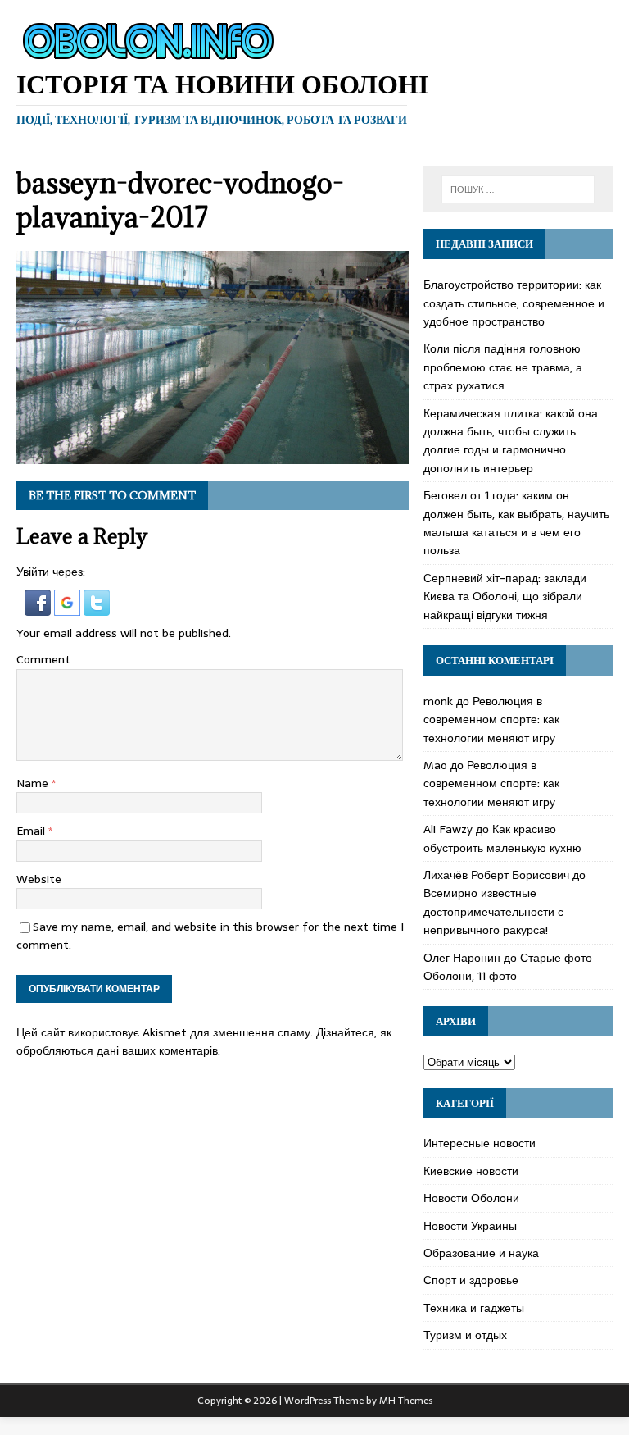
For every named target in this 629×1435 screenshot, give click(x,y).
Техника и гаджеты (473, 1308)
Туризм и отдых (465, 1335)
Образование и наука (481, 1253)
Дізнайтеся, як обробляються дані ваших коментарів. (203, 1041)
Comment (43, 659)
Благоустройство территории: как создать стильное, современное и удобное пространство (513, 303)
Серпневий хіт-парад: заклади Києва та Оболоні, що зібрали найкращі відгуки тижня (504, 596)
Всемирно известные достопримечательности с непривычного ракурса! (493, 911)
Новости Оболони (471, 1198)
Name (34, 783)
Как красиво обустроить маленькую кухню (502, 838)
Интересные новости (479, 1143)
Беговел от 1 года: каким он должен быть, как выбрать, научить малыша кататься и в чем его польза (516, 522)
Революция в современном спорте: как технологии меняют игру (491, 719)
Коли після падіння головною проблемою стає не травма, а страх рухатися (502, 366)
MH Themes (405, 1400)
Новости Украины (470, 1226)
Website (38, 879)
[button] (39, 606)
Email (32, 831)
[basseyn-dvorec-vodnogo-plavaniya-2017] (212, 454)
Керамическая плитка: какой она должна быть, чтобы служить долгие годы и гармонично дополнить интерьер (510, 440)
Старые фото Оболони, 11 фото (507, 967)
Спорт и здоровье (470, 1280)
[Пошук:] (518, 189)
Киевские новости (470, 1171)
